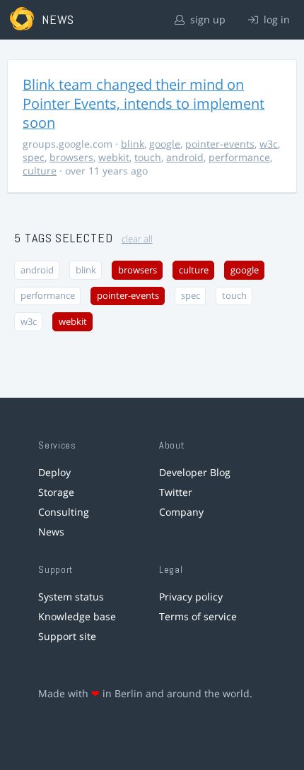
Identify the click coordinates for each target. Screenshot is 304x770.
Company (181, 512)
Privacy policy (191, 596)
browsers (71, 157)
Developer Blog (194, 472)
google (164, 143)
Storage (56, 492)
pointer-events (220, 143)
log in (275, 19)
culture (40, 170)
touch (147, 157)
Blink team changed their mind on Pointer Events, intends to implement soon (143, 103)
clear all (137, 239)
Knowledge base (77, 616)
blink (132, 143)
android (185, 157)
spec (34, 157)
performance (239, 157)
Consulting (63, 512)
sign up (206, 19)
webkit (113, 157)
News (51, 531)
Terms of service (198, 616)
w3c (268, 143)
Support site (67, 636)
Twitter (175, 492)
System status (71, 596)
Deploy (54, 472)
